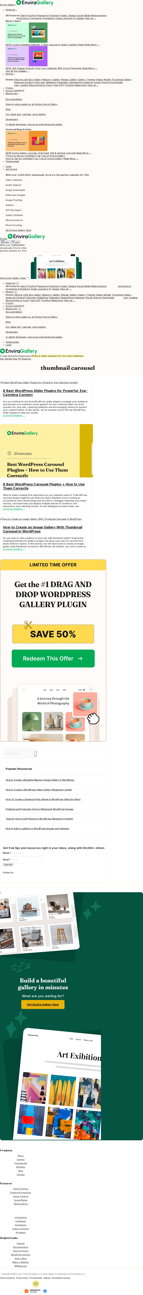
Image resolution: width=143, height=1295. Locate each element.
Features (10, 9)
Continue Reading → (14, 415)
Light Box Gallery (32, 79)
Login (8, 166)
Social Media (84, 15)
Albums (18, 79)
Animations (48, 18)
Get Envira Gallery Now (18, 230)
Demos (9, 73)
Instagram (88, 82)
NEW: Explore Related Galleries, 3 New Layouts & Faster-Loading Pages (45, 44)
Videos (99, 79)
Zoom (49, 85)
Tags (55, 85)
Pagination (63, 82)
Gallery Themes (86, 79)
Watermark (81, 85)
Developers (12, 119)
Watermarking (98, 15)
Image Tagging (68, 15)
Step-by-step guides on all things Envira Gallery (32, 104)
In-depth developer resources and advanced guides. (34, 124)
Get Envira (11, 169)
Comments (36, 18)
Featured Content (23, 82)
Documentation (14, 99)
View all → (90, 18)
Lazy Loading (21, 85)
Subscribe (8, 865)
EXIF (61, 85)
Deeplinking (75, 82)
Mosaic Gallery (69, 79)
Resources (11, 93)
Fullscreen (39, 82)
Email (7, 859)
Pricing (9, 88)
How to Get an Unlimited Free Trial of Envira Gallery (34, 158)
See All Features (22, 358)
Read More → (92, 44)
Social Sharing (102, 82)
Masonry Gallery (51, 79)
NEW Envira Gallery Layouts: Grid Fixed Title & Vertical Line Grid (41, 153)
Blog (8, 109)
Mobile (107, 79)
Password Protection (48, 15)
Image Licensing (64, 18)
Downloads (116, 82)
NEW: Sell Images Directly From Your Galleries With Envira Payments (44, 68)
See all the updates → (17, 71)
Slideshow (51, 82)
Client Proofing (28, 15)
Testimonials (12, 161)
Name (7, 852)
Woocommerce (37, 85)
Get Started (6, 358)
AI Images (78, 18)
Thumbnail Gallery (122, 79)
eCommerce (23, 18)
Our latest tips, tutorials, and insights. (26, 114)
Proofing (69, 85)
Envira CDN (12, 90)
